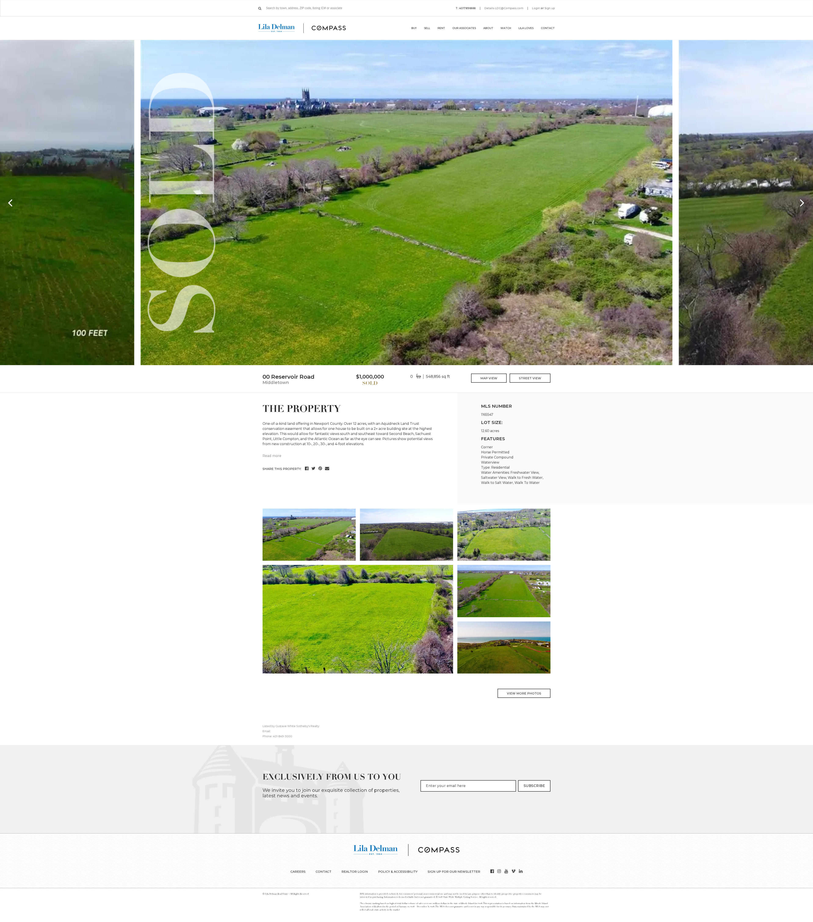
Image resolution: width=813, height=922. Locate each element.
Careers (298, 872)
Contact (548, 28)
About (488, 28)
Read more (272, 456)
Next (802, 202)
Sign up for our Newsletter (454, 872)
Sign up (550, 8)
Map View (488, 378)
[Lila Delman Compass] (307, 28)
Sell (427, 28)
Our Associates (464, 28)
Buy (414, 28)
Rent (441, 28)
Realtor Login (355, 872)
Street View (530, 378)
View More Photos (524, 693)
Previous (10, 202)
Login (536, 8)
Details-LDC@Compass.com (504, 8)
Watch (506, 28)
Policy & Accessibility (398, 872)
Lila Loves (526, 28)
